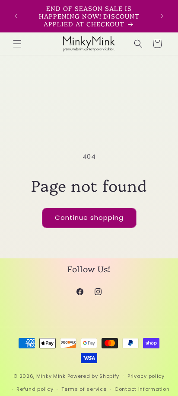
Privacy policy (146, 376)
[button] (17, 43)
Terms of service (83, 389)
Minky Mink (51, 375)
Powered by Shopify (93, 375)
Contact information (141, 389)
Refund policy (34, 389)
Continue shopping (89, 217)
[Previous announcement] (15, 16)
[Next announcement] (162, 16)
